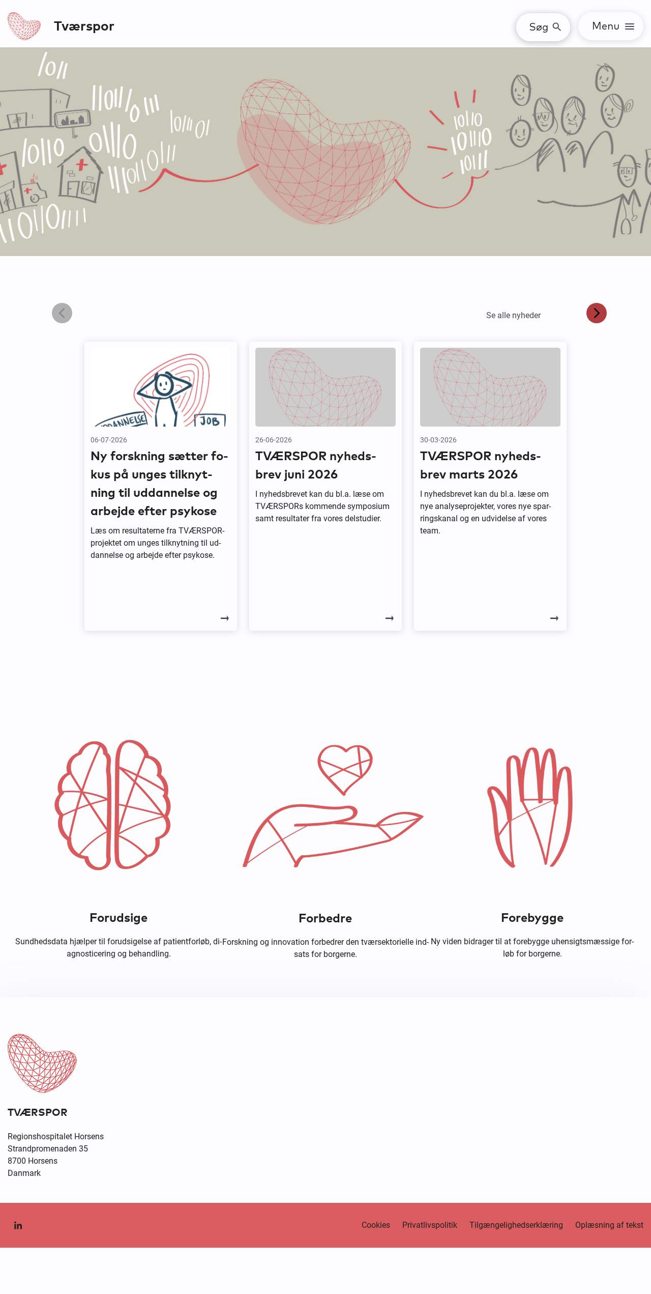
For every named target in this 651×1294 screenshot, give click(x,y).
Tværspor (84, 26)
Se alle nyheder (513, 315)
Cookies (376, 1225)
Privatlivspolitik (429, 1225)
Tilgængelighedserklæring (516, 1225)
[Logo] (25, 26)
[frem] (596, 313)
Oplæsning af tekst (609, 1225)
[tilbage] (62, 313)
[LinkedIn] (18, 1225)
